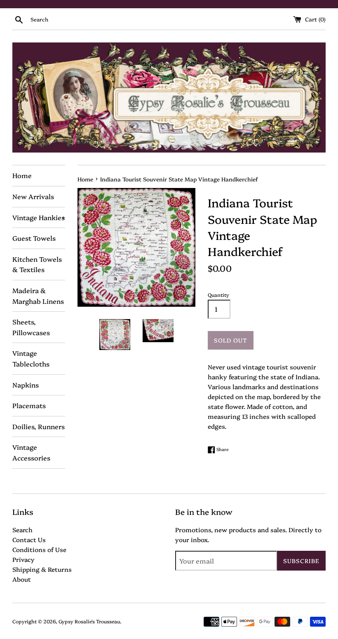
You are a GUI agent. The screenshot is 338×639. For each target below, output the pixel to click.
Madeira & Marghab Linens (38, 295)
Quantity (218, 294)
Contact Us (29, 539)
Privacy (23, 559)
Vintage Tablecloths (30, 358)
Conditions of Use (39, 549)
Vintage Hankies (38, 217)
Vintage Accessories (31, 452)
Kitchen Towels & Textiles (37, 264)
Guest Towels (34, 237)
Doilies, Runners (38, 426)
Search (22, 529)
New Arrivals (33, 196)
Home (22, 175)
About (21, 579)
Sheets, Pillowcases (31, 327)
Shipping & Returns (42, 569)
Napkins (25, 384)
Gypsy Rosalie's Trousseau (89, 621)
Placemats (29, 405)
